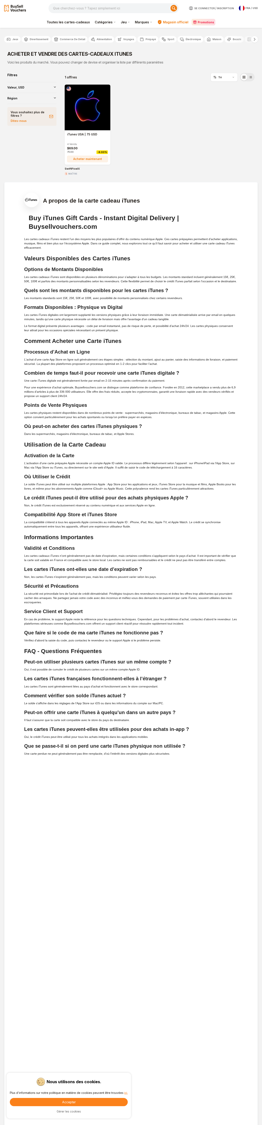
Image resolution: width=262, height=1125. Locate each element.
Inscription (225, 8)
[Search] (174, 8)
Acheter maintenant (87, 159)
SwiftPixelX (72, 168)
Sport (170, 39)
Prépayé (151, 39)
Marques (142, 22)
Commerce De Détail (72, 39)
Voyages (128, 39)
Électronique (193, 39)
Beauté (237, 39)
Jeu (124, 22)
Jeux (15, 39)
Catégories (104, 22)
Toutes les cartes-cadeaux (68, 22)
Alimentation (104, 39)
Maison (216, 39)
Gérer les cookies (69, 1111)
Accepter (69, 1102)
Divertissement (39, 39)
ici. (126, 1092)
